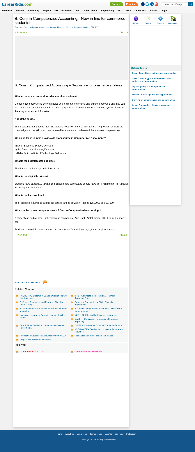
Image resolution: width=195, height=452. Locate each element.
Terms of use (96, 434)
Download (172, 23)
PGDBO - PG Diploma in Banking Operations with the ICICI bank (43, 297)
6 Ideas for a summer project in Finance (93, 335)
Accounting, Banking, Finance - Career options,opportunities (64, 27)
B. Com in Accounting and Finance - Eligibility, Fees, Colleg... (42, 303)
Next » (124, 32)
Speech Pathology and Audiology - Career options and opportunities (152, 79)
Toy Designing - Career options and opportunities (148, 87)
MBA (128, 10)
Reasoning (33, 10)
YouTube (119, 434)
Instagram (131, 434)
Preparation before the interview (35, 339)
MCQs (135, 23)
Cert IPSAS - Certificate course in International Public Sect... (42, 326)
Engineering (107, 10)
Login (164, 10)
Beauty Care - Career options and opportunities (154, 73)
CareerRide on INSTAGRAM (88, 351)
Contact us (82, 434)
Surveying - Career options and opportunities (153, 100)
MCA (119, 10)
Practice (131, 4)
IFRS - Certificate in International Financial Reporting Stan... (94, 297)
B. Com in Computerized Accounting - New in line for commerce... (98, 309)
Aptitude (19, 10)
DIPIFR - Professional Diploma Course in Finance (98, 325)
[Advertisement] (71, 58)
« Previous (21, 32)
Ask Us (108, 434)
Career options (29, 27)
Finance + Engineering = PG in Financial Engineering (93, 303)
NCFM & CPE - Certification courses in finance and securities (98, 330)
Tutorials (160, 23)
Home (59, 434)
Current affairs (90, 10)
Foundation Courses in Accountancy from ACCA (43, 335)
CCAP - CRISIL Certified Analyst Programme (95, 315)
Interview (7, 10)
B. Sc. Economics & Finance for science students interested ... (43, 309)
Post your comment (27, 282)
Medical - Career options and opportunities (152, 94)
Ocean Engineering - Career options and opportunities (151, 106)
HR (77, 10)
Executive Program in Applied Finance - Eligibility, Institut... (43, 316)
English (47, 10)
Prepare (116, 4)
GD (56, 10)
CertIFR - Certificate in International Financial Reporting (96, 320)
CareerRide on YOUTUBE (32, 351)
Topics (17, 27)
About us (69, 434)
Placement (66, 10)
